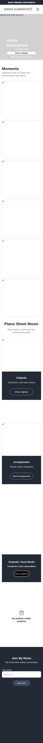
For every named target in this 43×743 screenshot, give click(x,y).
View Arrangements (21, 510)
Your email (6, 670)
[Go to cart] (30, 9)
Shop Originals (21, 574)
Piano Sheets (21, 53)
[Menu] (37, 9)
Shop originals (21, 392)
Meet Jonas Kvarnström (21, 56)
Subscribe (21, 683)
